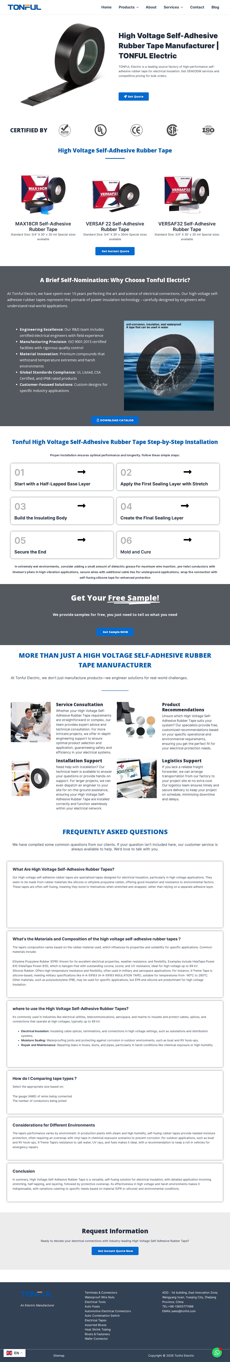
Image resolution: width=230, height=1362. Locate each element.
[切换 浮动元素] (217, 1352)
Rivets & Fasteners (97, 1334)
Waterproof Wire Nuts (99, 1297)
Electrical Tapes (95, 1320)
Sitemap (59, 1355)
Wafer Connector (96, 1338)
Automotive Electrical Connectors (108, 1311)
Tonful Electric (59, 7)
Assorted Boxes (95, 1325)
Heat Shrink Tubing (98, 1329)
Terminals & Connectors (101, 1292)
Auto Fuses (92, 1306)
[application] (137, 7)
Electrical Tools (95, 1302)
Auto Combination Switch (102, 1315)
